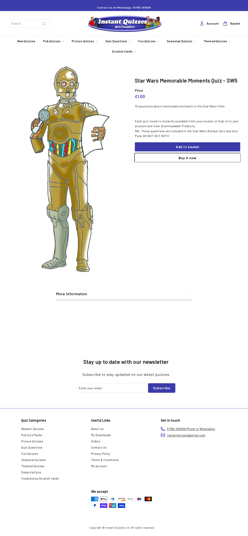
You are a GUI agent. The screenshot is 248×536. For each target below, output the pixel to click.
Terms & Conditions (105, 460)
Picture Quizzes (83, 41)
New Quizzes (26, 41)
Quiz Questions (117, 41)
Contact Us (99, 447)
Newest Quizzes (32, 429)
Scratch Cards (122, 51)
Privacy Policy (100, 453)
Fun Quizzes (147, 41)
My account (99, 466)
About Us (97, 429)
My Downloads (101, 435)
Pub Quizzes (52, 41)
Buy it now (187, 158)
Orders (95, 441)
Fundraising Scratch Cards (40, 478)
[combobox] (29, 23)
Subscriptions (31, 472)
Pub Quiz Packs (31, 435)
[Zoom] (65, 170)
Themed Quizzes (215, 41)
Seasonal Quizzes (180, 41)
